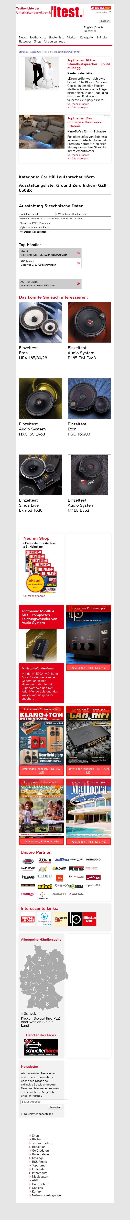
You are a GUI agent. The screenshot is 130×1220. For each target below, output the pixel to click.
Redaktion (39, 1147)
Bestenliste (56, 37)
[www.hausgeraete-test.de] (44, 929)
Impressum (39, 1173)
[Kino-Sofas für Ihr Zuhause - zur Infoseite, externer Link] (43, 139)
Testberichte (38, 37)
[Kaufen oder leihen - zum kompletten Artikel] (43, 84)
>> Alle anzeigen (77, 107)
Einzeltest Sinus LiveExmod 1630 (30, 505)
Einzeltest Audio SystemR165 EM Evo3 (82, 353)
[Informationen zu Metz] (93, 878)
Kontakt (37, 1192)
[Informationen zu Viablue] (42, 895)
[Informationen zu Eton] (59, 869)
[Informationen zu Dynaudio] (93, 861)
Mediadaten (40, 1177)
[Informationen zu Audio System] (45, 861)
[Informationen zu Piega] (62, 887)
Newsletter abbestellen (38, 1114)
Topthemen (39, 1165)
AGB (35, 1180)
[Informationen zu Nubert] (45, 887)
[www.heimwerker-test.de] (61, 929)
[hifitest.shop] (89, 929)
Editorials (38, 1169)
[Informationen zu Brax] (76, 861)
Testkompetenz (42, 1143)
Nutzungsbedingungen (47, 1195)
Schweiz (30, 1013)
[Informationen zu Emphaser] (28, 869)
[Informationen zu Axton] (62, 861)
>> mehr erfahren (34, 596)
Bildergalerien (41, 1154)
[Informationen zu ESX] (42, 869)
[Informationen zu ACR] (28, 861)
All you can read (54, 41)
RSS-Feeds (39, 1162)
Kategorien (87, 37)
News (23, 37)
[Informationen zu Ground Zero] (91, 869)
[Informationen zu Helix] (28, 878)
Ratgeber (25, 41)
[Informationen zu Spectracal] (93, 887)
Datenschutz (40, 1184)
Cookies (37, 1188)
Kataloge (38, 1158)
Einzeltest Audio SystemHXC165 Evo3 (32, 429)
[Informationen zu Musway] (28, 887)
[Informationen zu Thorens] (28, 895)
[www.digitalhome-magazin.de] (28, 929)
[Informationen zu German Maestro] (76, 869)
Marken (72, 37)
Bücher (37, 1139)
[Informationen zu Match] (76, 878)
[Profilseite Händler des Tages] (41, 1054)
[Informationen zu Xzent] (59, 895)
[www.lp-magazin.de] (75, 929)
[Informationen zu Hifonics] (45, 878)
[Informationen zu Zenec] (76, 895)
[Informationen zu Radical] (76, 887)
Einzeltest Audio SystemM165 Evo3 (81, 505)
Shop (37, 41)
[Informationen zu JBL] (59, 878)
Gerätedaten (40, 1151)
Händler (102, 37)
